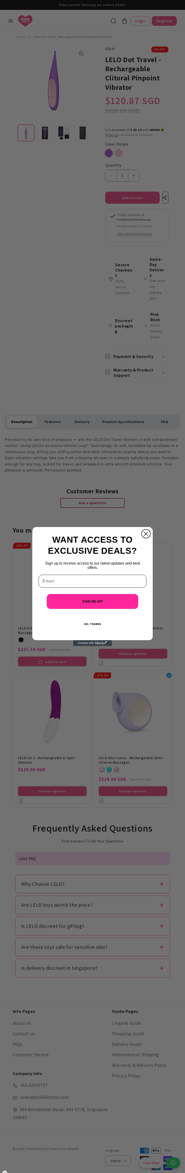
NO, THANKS (92, 624)
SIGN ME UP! (92, 601)
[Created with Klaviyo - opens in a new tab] (92, 643)
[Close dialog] (146, 533)
